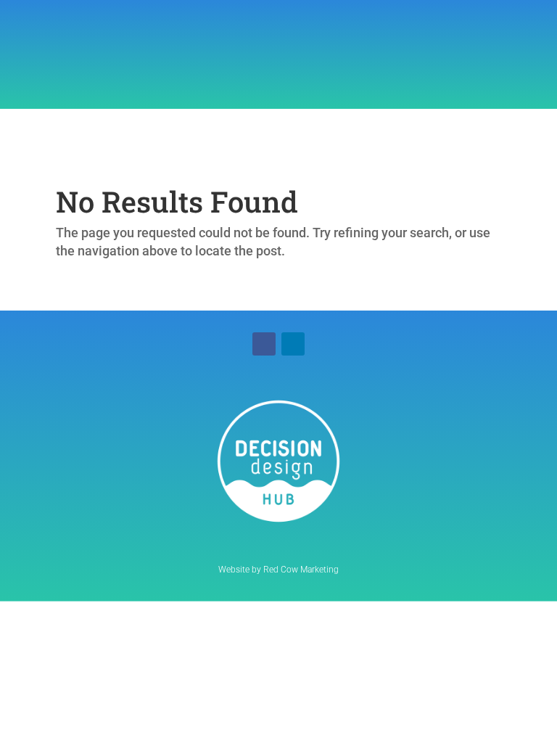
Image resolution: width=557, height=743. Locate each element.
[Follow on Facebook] (264, 344)
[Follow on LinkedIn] (293, 344)
